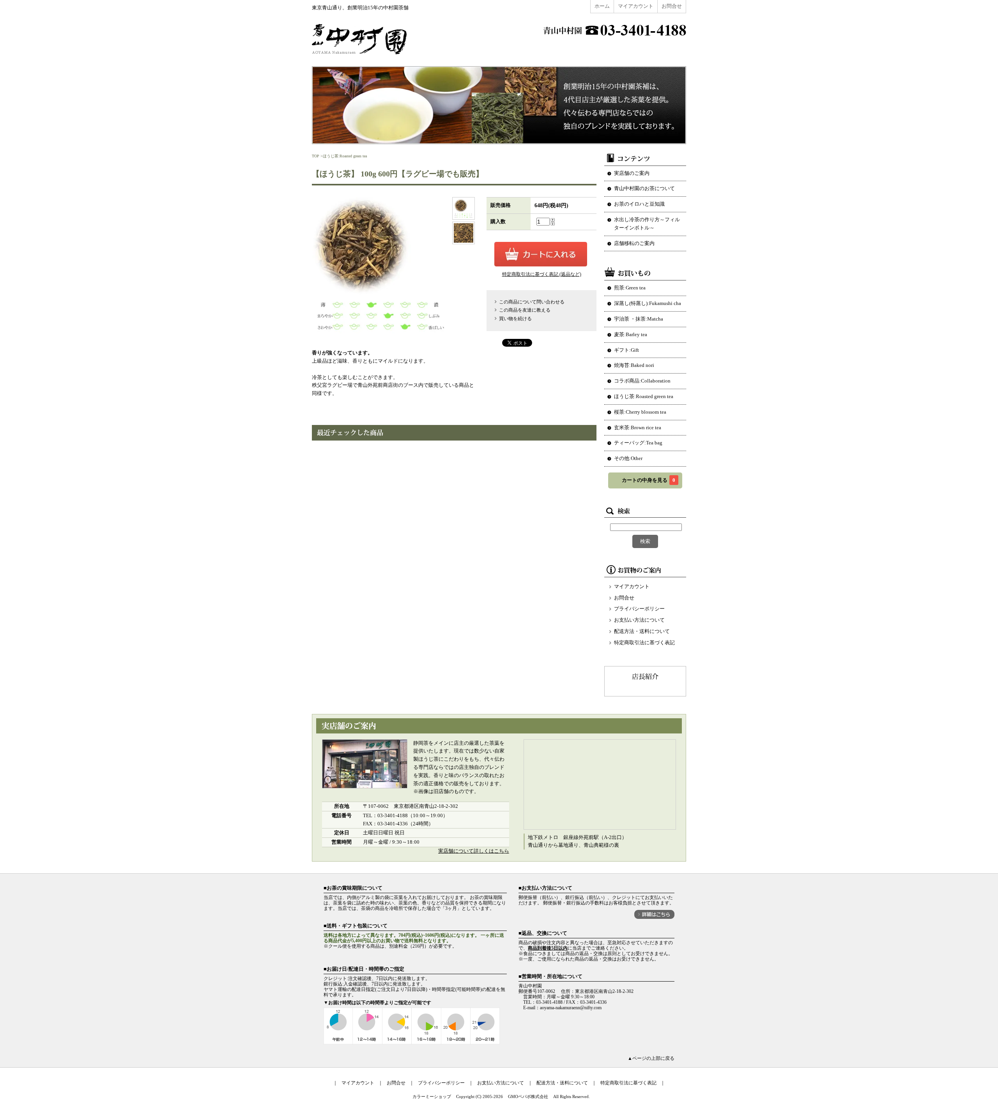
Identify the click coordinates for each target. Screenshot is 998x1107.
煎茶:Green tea (630, 288)
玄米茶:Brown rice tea (637, 427)
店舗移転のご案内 (634, 243)
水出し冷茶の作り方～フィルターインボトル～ (647, 224)
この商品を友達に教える (524, 310)
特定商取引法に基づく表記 (644, 642)
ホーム (602, 6)
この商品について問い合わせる (531, 302)
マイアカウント (635, 6)
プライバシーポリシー (639, 609)
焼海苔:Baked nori (634, 365)
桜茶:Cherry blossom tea (640, 412)
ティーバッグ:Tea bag (638, 443)
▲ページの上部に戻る (651, 1058)
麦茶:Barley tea (630, 334)
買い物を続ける (515, 318)
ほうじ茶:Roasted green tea (345, 156)
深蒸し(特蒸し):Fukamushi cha (647, 303)
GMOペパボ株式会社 (528, 1097)
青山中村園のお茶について (644, 188)
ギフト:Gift (626, 350)
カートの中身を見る (648, 480)
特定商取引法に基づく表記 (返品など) (541, 274)
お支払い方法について (639, 620)
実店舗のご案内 (631, 173)
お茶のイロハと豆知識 (639, 204)
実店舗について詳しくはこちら (473, 851)
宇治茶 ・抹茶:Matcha (638, 319)
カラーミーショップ (431, 1097)
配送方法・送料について (642, 631)
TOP (315, 156)
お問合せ (672, 6)
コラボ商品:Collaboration (642, 381)
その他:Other (628, 458)
